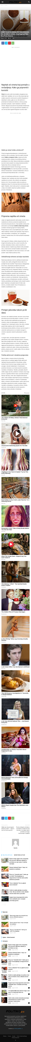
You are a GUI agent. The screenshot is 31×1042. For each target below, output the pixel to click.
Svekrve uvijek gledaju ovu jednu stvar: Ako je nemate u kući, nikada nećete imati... (18, 976)
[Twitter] (6, 43)
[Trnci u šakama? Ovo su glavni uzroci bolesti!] (5, 884)
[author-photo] (15, 846)
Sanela (15, 848)
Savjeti (6, 5)
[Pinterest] (9, 43)
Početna (4, 1036)
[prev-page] (2, 904)
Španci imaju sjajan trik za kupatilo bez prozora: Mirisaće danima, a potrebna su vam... (17, 946)
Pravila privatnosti (15, 1037)
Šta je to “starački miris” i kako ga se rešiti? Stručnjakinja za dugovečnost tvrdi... (18, 961)
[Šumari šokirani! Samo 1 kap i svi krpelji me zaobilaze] (5, 869)
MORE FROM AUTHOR (19, 855)
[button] (2, 2)
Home (2, 5)
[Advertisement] (15, 64)
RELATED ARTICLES (7, 855)
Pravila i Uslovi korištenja (22, 1036)
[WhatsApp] (12, 43)
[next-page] (5, 904)
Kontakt (13, 1036)
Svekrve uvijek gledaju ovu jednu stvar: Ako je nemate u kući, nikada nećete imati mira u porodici (18, 891)
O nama (9, 1036)
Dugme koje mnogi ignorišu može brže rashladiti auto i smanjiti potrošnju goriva (18, 898)
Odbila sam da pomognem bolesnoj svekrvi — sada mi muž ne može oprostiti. (7, 828)
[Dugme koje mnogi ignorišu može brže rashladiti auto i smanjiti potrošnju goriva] (5, 898)
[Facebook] (2, 43)
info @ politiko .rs (18, 1028)
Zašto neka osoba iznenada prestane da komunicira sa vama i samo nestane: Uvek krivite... (18, 999)
